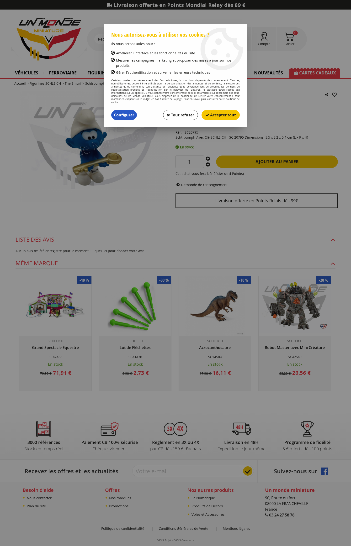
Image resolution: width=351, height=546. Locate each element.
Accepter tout (222, 115)
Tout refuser (182, 115)
